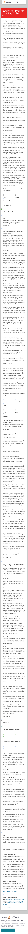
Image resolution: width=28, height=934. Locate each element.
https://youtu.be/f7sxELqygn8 (10, 891)
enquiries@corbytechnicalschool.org (15, 899)
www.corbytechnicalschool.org (15, 901)
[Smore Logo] (7, 2)
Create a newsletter (8, 930)
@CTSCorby (10, 907)
